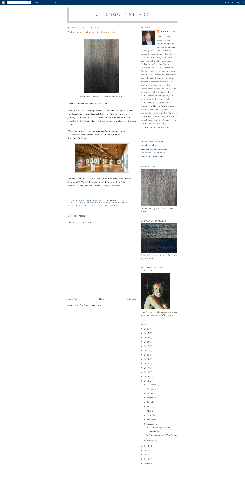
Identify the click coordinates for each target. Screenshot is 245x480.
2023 (147, 341)
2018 (147, 363)
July (149, 402)
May (149, 410)
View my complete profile (155, 128)
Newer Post (73, 298)
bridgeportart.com (112, 185)
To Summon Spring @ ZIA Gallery (161, 435)
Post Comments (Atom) (90, 305)
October (151, 393)
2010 (147, 458)
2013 (147, 445)
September (152, 397)
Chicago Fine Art (123, 14)
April (149, 415)
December (151, 384)
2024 (147, 337)
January (150, 440)
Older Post (131, 298)
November (152, 388)
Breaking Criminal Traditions (154, 148)
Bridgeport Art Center (80, 205)
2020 (147, 354)
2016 (147, 372)
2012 (147, 450)
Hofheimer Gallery (149, 144)
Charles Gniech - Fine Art (152, 141)
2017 (147, 367)
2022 (147, 346)
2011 (147, 454)
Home (102, 298)
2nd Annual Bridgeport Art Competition (104, 203)
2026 (147, 328)
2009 (147, 463)
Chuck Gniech (167, 32)
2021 (147, 350)
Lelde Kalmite (102, 205)
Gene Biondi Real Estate (152, 156)
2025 (147, 333)
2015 (147, 376)
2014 (78, 203)
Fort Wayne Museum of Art (153, 152)
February (151, 423)
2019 (147, 359)
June (149, 406)
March (150, 419)
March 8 (116, 205)
